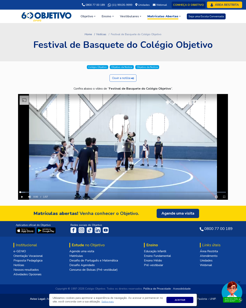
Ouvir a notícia (121, 78)
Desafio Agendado (82, 265)
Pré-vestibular (153, 265)
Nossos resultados (26, 270)
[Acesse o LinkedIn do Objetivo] (98, 230)
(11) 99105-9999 (121, 5)
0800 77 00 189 (95, 5)
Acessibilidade (182, 289)
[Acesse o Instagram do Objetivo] (82, 230)
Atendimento (209, 256)
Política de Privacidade (157, 289)
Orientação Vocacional (28, 256)
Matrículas (76, 256)
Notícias (101, 34)
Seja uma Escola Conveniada (206, 16)
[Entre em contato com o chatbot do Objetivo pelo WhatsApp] (231, 291)
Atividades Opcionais (27, 274)
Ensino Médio (153, 260)
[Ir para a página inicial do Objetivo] (46, 16)
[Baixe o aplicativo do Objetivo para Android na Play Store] (46, 230)
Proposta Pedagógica (27, 260)
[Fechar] (239, 282)
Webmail (206, 265)
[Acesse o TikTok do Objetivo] (90, 230)
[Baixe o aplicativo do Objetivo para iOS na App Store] (26, 230)
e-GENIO (19, 251)
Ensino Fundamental (157, 256)
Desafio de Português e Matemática (93, 260)
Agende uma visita (81, 251)
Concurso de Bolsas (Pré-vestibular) (93, 270)
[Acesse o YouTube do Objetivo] (105, 230)
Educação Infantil (155, 251)
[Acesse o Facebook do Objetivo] (74, 230)
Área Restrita (209, 251)
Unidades (206, 260)
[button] (107, 302)
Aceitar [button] (180, 299)
